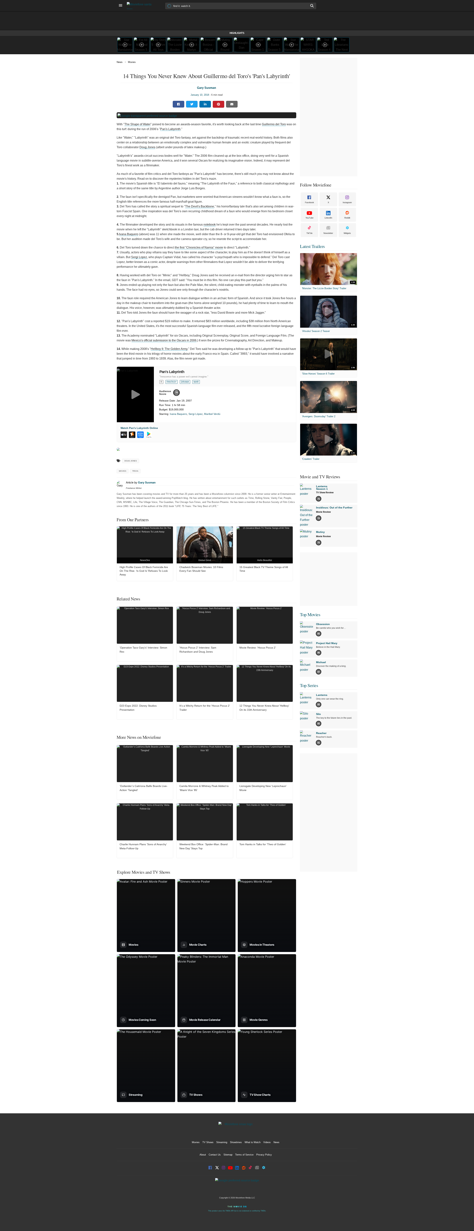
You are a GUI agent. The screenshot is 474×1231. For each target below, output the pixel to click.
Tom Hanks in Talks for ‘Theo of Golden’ (262, 844)
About (203, 1154)
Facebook (309, 202)
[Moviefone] (141, 5)
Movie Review (323, 512)
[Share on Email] (231, 104)
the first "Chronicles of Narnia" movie (199, 247)
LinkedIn (328, 218)
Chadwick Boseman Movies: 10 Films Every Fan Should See (201, 569)
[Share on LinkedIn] (205, 104)
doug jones (130, 461)
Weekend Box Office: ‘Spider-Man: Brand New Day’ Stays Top (203, 846)
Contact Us (215, 1154)
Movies (132, 62)
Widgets (347, 233)
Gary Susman (206, 87)
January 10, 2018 (200, 94)
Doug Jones (147, 147)
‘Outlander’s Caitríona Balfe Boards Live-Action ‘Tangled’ (144, 788)
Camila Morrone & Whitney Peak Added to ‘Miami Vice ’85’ (204, 788)
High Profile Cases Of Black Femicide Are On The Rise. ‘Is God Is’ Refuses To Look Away (144, 571)
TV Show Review (324, 492)
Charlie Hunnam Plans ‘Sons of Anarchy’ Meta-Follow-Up (143, 846)
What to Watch (253, 1142)
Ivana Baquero (128, 234)
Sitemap (227, 1154)
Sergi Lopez (139, 257)
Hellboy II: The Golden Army (169, 348)
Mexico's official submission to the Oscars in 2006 (163, 340)
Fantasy (171, 382)
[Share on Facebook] (178, 104)
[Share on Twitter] (191, 104)
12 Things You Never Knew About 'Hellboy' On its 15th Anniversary (264, 707)
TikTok (309, 233)
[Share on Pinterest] (218, 104)
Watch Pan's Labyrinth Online (139, 427)
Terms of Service (244, 1154)
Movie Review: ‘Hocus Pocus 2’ (257, 647)
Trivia (135, 471)
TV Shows (207, 1142)
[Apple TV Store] (124, 434)
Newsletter (328, 233)
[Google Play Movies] (149, 434)
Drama (185, 382)
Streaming (221, 1142)
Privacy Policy (264, 1154)
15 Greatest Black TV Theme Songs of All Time (263, 569)
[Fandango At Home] (132, 434)
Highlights (237, 33)
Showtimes (236, 1142)
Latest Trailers (312, 246)
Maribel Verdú (212, 413)
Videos (267, 1142)
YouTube (309, 218)
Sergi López (195, 413)
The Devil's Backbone (199, 206)
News (120, 62)
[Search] (312, 6)
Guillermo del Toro (274, 124)
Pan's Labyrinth (170, 129)
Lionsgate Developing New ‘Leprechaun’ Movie (262, 788)
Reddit (347, 218)
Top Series (309, 685)
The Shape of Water (137, 124)
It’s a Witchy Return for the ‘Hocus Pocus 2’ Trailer (204, 707)
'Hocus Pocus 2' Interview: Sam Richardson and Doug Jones (197, 649)
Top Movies (310, 614)
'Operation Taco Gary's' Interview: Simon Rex (143, 649)
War (196, 382)
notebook (209, 224)
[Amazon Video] (140, 434)
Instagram (347, 202)
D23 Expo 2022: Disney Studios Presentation (138, 707)
